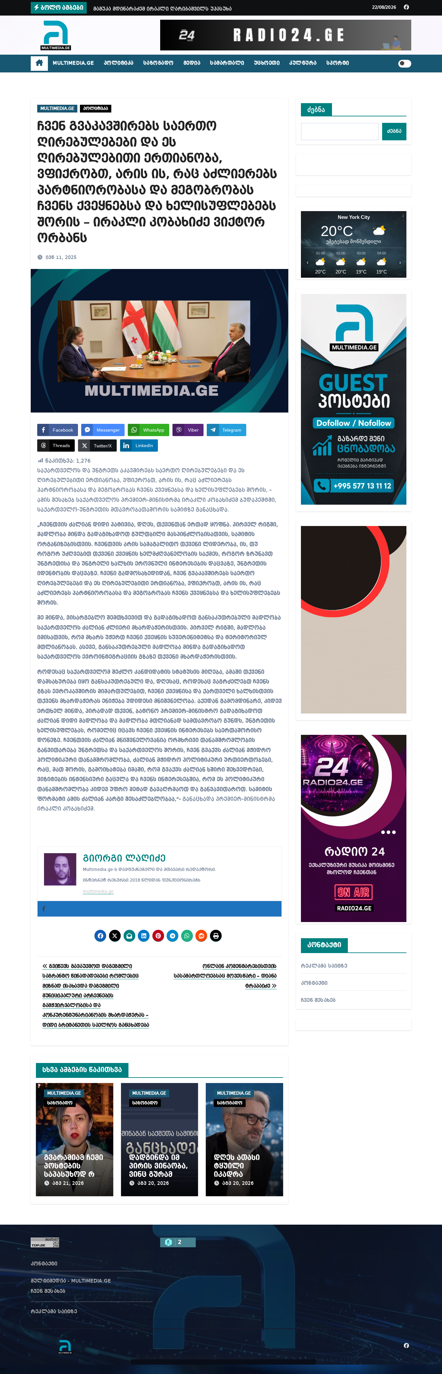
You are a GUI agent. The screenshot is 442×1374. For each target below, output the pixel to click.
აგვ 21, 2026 (68, 1183)
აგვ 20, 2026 (153, 1183)
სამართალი (227, 63)
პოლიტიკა (119, 63)
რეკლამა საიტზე (324, 966)
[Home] (39, 63)
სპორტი (337, 63)
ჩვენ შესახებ (318, 1000)
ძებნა (316, 109)
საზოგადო (158, 63)
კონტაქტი (314, 983)
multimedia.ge (98, 891)
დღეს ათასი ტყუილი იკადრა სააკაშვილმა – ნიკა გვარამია (241, 1175)
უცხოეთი (267, 63)
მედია (192, 63)
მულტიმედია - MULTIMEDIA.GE (71, 1281)
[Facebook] (44, 909)
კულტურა (303, 63)
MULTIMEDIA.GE (73, 63)
